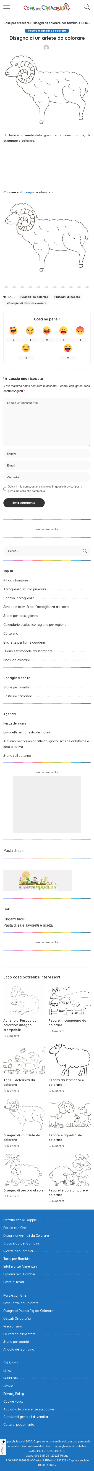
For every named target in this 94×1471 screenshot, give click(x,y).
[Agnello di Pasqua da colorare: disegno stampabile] (24, 1000)
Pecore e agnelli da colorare (47, 30)
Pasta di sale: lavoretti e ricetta (28, 925)
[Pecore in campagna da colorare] (70, 1000)
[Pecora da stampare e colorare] (70, 1060)
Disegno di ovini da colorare (27, 303)
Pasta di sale (13, 851)
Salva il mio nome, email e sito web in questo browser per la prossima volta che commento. (45, 489)
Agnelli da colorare (35, 296)
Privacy (2, 1448)
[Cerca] (86, 7)
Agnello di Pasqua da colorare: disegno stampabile (20, 1025)
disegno (29, 192)
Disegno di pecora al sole (23, 1190)
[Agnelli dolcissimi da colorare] (24, 1060)
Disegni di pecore (68, 296)
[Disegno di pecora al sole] (24, 1170)
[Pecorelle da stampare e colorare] (70, 1170)
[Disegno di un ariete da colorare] (24, 1115)
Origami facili (14, 919)
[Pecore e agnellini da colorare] (70, 1115)
